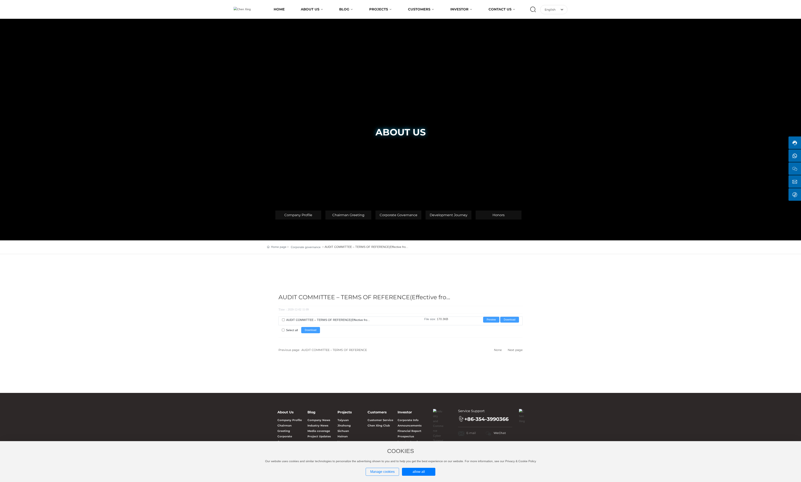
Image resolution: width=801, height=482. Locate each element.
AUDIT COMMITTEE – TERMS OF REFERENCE (334, 350)
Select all (292, 330)
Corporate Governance (398, 215)
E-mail (471, 433)
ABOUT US (400, 132)
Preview (491, 319)
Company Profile (298, 215)
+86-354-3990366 (486, 419)
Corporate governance (306, 247)
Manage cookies (382, 471)
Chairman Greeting (348, 215)
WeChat (500, 433)
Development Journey (448, 215)
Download (509, 319)
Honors (498, 215)
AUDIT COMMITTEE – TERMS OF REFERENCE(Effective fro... (328, 320)
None (498, 350)
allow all (419, 471)
